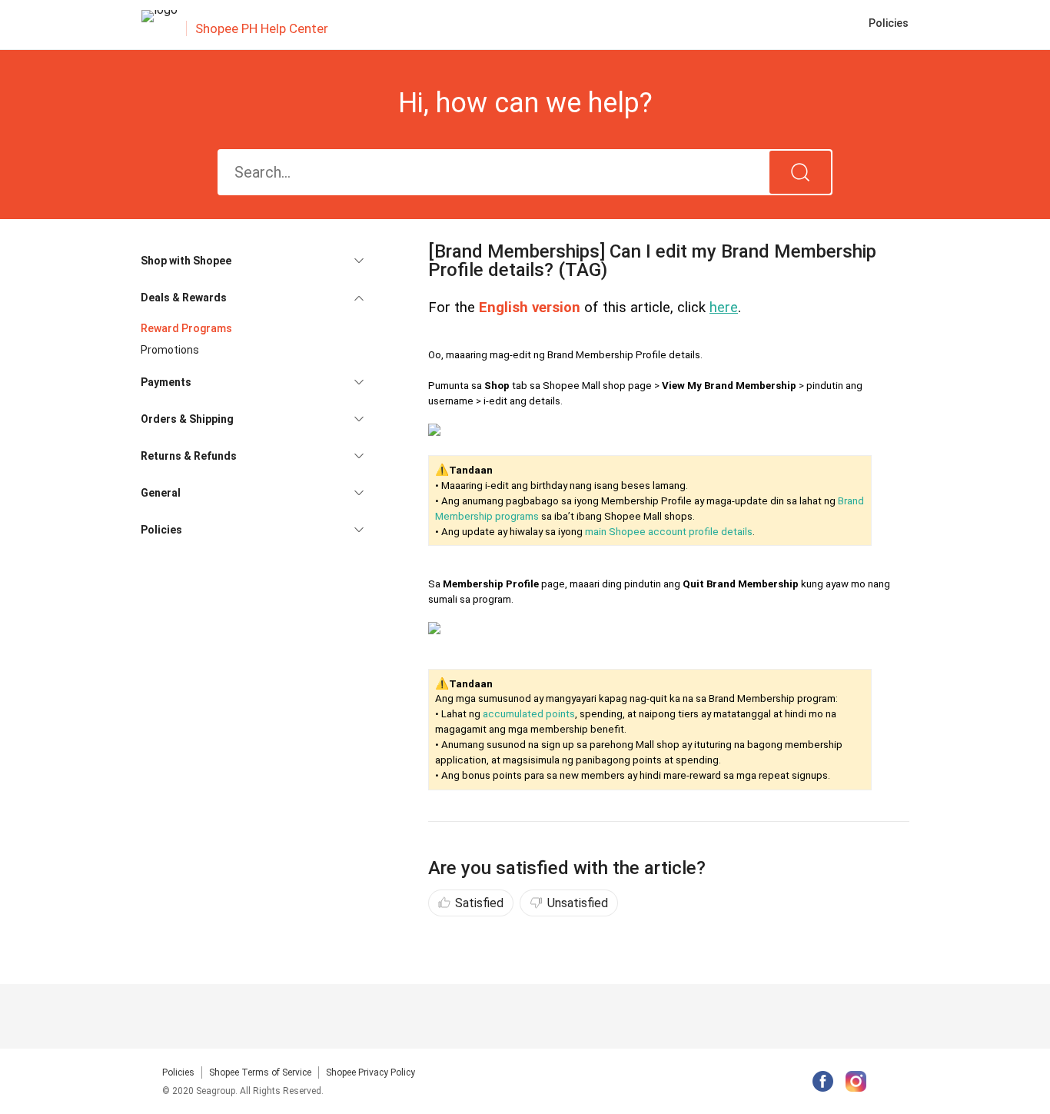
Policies (178, 1072)
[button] (252, 260)
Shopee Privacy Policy (370, 1072)
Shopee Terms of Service (260, 1072)
